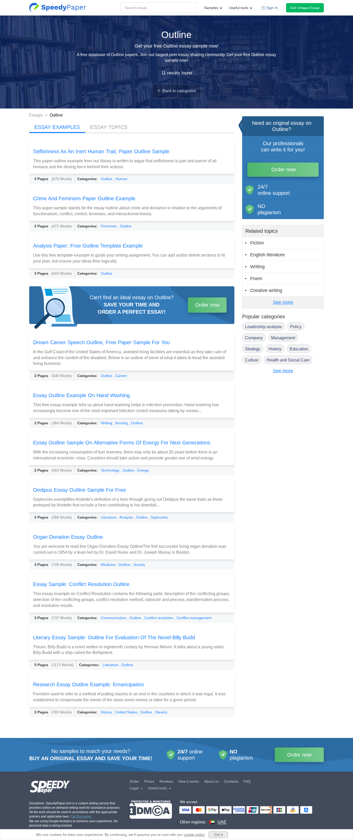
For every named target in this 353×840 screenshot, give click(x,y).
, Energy (142, 470)
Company (254, 338)
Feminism (109, 226)
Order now (207, 305)
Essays (36, 115)
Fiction (257, 242)
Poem (256, 278)
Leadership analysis (263, 327)
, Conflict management (192, 618)
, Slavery (160, 712)
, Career (120, 376)
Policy (296, 327)
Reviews (166, 781)
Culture (251, 360)
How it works (188, 781)
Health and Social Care (288, 360)
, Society (138, 564)
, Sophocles (158, 517)
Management (283, 338)
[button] (57, 8)
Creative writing (266, 290)
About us (211, 781)
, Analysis (126, 517)
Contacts (231, 781)
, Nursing (121, 423)
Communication (114, 618)
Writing (107, 423)
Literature (109, 517)
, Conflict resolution (158, 618)
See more (283, 302)
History (107, 712)
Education (299, 349)
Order (134, 781)
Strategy (252, 349)
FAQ (247, 781)
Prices (149, 781)
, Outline (125, 226)
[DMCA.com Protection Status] (150, 812)
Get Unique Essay (305, 8)
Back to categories (179, 91)
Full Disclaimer (81, 816)
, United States (125, 712)
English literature (267, 254)
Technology (110, 470)
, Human (120, 179)
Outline (107, 179)
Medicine (109, 564)
